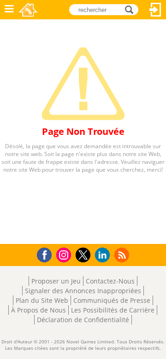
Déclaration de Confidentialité (83, 319)
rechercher (131, 9)
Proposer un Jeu (56, 281)
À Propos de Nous (38, 310)
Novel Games (28, 10)
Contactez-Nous (110, 281)
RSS (123, 255)
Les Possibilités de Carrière (112, 310)
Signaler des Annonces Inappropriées (83, 290)
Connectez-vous (155, 10)
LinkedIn (104, 255)
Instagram (65, 254)
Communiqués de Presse (111, 300)
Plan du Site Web (42, 300)
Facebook (47, 254)
